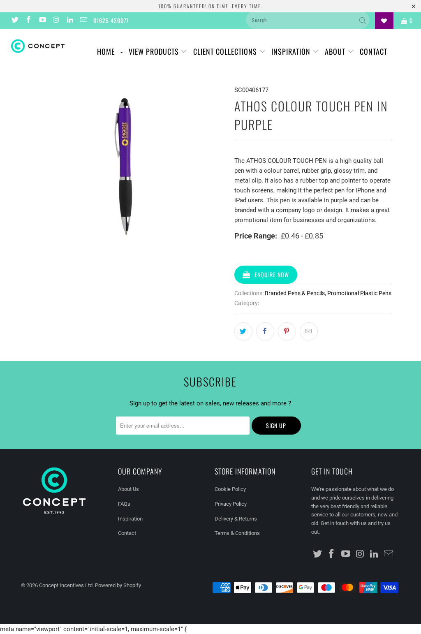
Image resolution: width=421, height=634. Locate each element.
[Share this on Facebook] (265, 331)
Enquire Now (271, 274)
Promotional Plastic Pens (359, 293)
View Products (155, 51)
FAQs (124, 504)
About (336, 51)
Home (106, 51)
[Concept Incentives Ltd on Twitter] (14, 20)
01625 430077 (111, 20)
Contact (373, 51)
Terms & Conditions (237, 533)
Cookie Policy (230, 489)
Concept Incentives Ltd (66, 585)
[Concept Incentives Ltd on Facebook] (28, 20)
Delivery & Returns (236, 519)
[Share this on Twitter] (243, 331)
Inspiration (291, 51)
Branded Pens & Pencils (295, 293)
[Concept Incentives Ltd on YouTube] (42, 20)
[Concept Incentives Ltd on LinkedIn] (69, 20)
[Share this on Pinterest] (287, 331)
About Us (128, 489)
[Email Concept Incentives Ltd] (83, 20)
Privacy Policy (231, 504)
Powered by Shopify (118, 585)
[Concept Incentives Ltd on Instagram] (56, 20)
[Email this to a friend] (309, 331)
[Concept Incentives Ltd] (37, 46)
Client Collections (226, 51)
